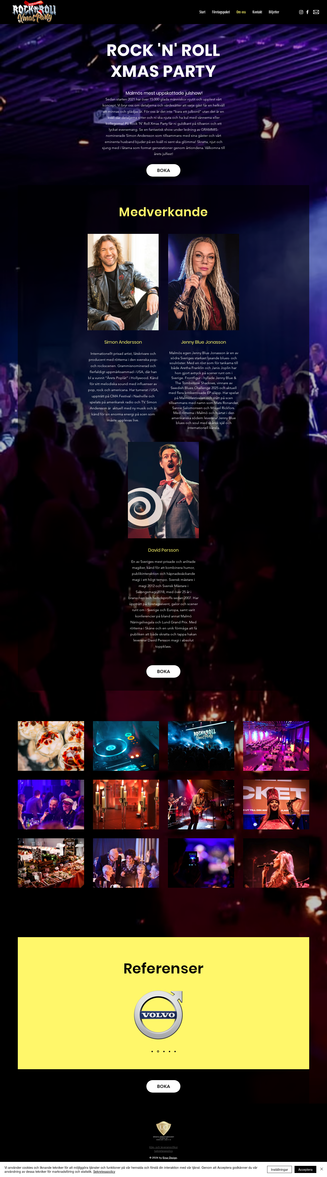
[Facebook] (307, 12)
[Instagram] (301, 12)
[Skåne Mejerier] (157, 1051)
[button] (274, 12)
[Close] (321, 1169)
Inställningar (279, 1169)
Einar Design (170, 1157)
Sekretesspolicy (104, 1171)
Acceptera (305, 1169)
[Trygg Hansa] (169, 1051)
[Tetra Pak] (164, 1052)
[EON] (175, 1051)
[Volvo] (152, 1051)
